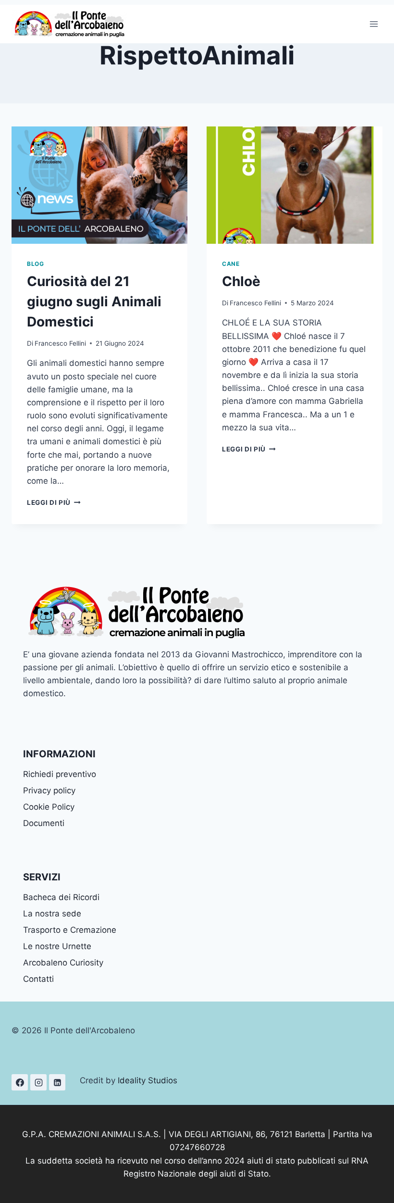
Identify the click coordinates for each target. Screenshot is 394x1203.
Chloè (241, 281)
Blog (35, 263)
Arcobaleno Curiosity (63, 962)
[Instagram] (38, 1082)
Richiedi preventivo (59, 774)
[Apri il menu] (373, 23)
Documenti (43, 823)
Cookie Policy (48, 807)
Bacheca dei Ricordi (61, 897)
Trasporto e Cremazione (69, 930)
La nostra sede (52, 913)
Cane (230, 263)
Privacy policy (49, 790)
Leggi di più (54, 502)
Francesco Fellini (60, 343)
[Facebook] (20, 1082)
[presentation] (99, 185)
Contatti (38, 979)
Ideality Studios (147, 1080)
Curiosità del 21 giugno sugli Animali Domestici (94, 301)
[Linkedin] (57, 1082)
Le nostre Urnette (57, 946)
